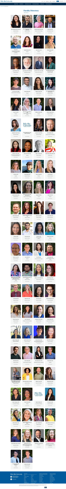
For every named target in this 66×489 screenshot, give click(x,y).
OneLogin (32, 476)
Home (1, 6)
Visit (42, 1)
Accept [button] (45, 487)
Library (32, 477)
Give (44, 1)
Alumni (25, 478)
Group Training (41, 478)
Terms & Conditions (41, 482)
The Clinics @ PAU (33, 483)
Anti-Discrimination (52, 477)
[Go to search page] (64, 1)
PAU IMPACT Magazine (33, 482)
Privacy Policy (51, 483)
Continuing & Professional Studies (26, 482)
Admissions (25, 477)
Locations (32, 478)
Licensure (51, 482)
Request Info (61, 1)
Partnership (47, 1)
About (3, 6)
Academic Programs (26, 476)
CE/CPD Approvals (41, 476)
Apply (57, 1)
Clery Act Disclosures (52, 478)
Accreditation (51, 476)
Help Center (53, 1)
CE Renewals (40, 477)
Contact (51, 1)
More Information (27, 53)
